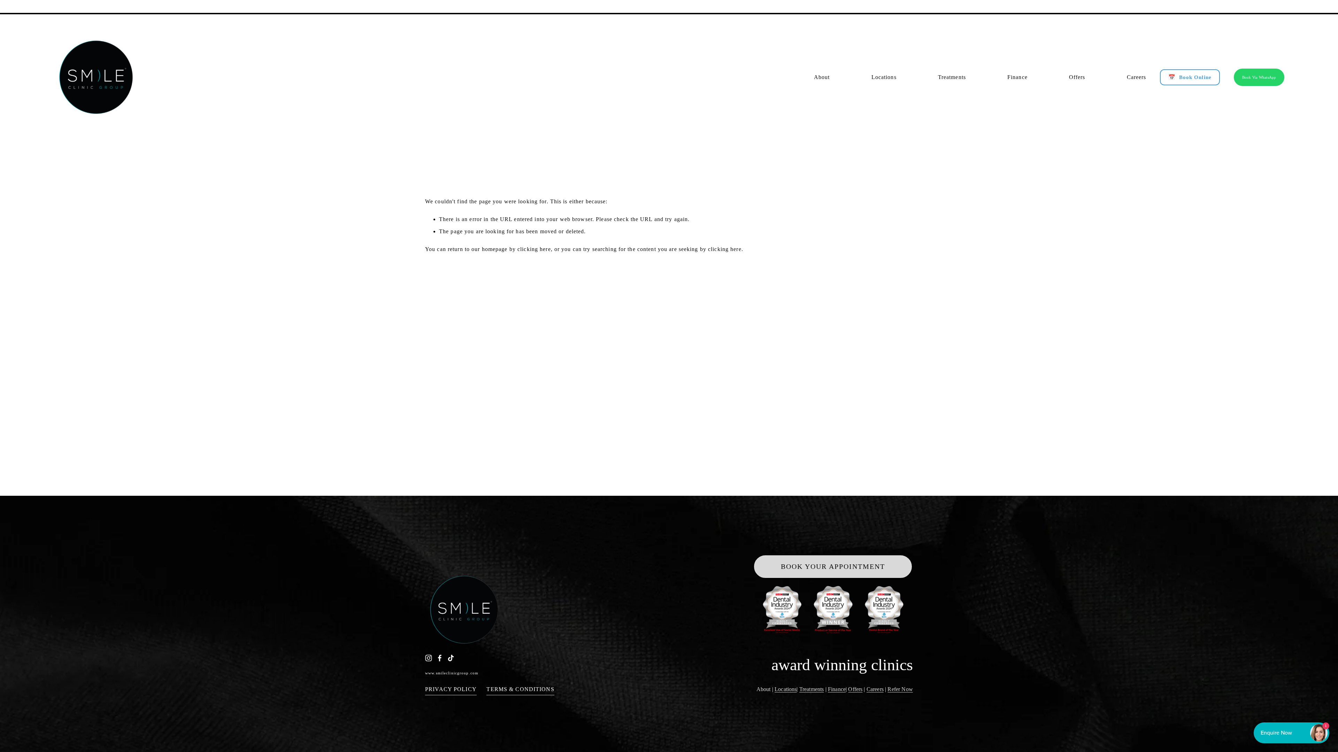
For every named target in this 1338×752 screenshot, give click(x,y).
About (763, 689)
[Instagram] (428, 658)
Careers (875, 689)
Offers (855, 689)
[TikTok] (450, 658)
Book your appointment (833, 566)
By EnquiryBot (1288, 732)
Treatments (811, 689)
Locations (786, 689)
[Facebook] (439, 658)
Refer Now (900, 689)
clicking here (534, 249)
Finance (837, 689)
